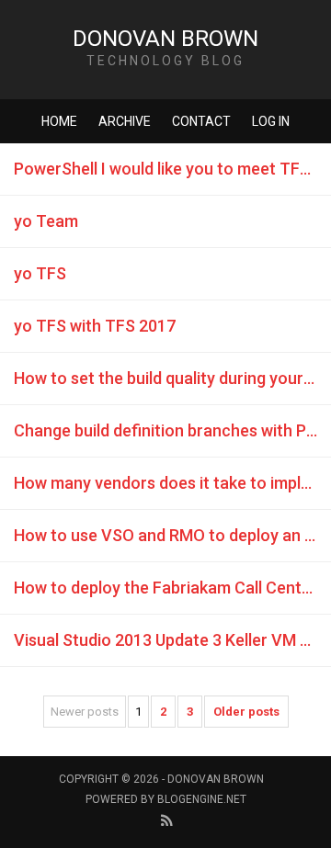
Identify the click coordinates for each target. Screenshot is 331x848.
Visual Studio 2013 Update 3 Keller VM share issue (172, 640)
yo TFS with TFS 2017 (95, 325)
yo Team (46, 221)
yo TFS (40, 273)
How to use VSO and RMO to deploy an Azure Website (172, 535)
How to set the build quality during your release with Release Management (172, 378)
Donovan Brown (165, 38)
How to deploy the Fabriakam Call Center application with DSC (172, 587)
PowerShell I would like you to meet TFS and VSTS (172, 168)
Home (59, 121)
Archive (124, 121)
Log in (271, 121)
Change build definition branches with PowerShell (172, 430)
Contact (201, 121)
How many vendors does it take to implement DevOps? (172, 482)
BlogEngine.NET (201, 799)
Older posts (246, 711)
